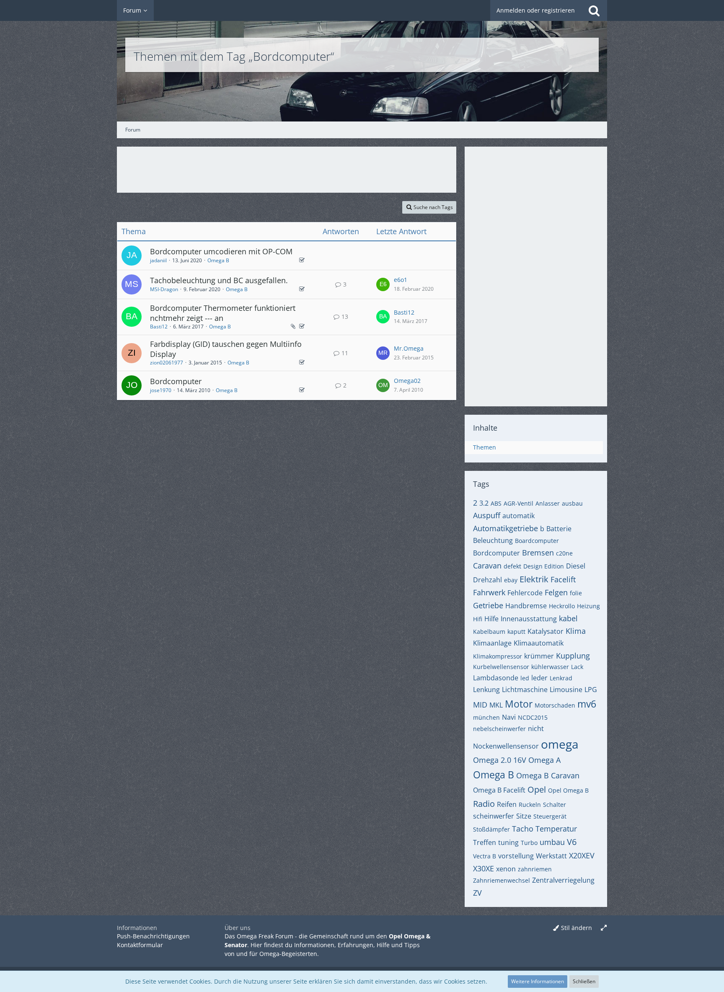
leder (539, 677)
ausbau (572, 503)
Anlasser (547, 503)
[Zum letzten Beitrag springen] (383, 284)
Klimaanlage (492, 643)
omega (560, 744)
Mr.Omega (409, 348)
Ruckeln (530, 805)
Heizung (588, 606)
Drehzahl (487, 579)
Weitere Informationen (537, 981)
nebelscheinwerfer (499, 729)
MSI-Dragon (164, 289)
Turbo (529, 843)
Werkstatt (551, 855)
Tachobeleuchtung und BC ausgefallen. (219, 280)
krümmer (539, 656)
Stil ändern (576, 928)
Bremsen (538, 553)
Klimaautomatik (539, 643)
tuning (508, 842)
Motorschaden (555, 705)
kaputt (516, 632)
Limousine (566, 689)
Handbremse (526, 605)
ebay (510, 580)
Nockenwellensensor (506, 746)
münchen (486, 717)
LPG (590, 689)
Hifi (477, 619)
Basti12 (159, 326)
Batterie (558, 528)
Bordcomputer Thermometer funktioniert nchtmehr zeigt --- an (222, 313)
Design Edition (543, 566)
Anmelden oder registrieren (535, 10)
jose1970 (160, 390)
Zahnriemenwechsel (501, 880)
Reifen (507, 804)
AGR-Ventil (518, 503)
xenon (506, 868)
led (524, 678)
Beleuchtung (493, 540)
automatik (518, 515)
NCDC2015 (533, 717)
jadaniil (158, 260)
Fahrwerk (489, 592)
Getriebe (488, 605)
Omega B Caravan (547, 775)
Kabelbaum (489, 632)
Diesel (575, 566)
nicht (536, 728)
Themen (484, 447)
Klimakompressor (497, 656)
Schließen (584, 981)
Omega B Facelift (499, 790)
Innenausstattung (529, 618)
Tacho (522, 829)
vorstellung (516, 855)
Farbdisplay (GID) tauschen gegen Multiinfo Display (226, 349)
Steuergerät (549, 816)
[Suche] (594, 10)
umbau (552, 842)
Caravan (487, 566)
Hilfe (491, 618)
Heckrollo (562, 606)
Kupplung (573, 656)
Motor (519, 703)
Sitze (523, 816)
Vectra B (484, 856)
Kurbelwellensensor (501, 667)
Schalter (554, 805)
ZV (477, 893)
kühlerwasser (550, 667)
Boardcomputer (537, 541)
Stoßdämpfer (491, 829)
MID (480, 705)
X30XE (483, 868)
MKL (496, 705)
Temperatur (556, 829)
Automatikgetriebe (505, 528)
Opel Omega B (568, 790)
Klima (576, 631)
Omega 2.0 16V (499, 760)
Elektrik (534, 579)
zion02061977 (166, 362)
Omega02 (407, 381)
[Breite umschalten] (603, 928)
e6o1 (400, 280)
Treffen (484, 842)
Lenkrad (561, 678)
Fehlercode (525, 592)
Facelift (563, 579)
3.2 (484, 503)
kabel (568, 618)
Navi (509, 717)
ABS (496, 503)
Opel (536, 789)
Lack (577, 667)
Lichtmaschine (525, 689)
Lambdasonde (495, 677)
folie (576, 593)
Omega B (218, 260)
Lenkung (486, 689)
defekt (512, 566)
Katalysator (545, 631)
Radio (484, 803)
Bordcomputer (176, 381)
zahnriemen (535, 869)
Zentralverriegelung (563, 880)
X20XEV (582, 855)
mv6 (586, 703)
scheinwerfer (493, 816)
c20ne (564, 553)
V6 (572, 841)
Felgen (556, 592)
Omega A (544, 760)
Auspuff (486, 515)
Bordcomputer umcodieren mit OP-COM (221, 251)
